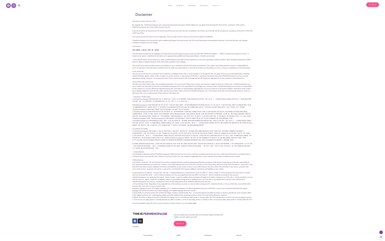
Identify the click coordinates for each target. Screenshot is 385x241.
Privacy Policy (147, 235)
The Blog (179, 5)
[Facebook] (8, 5)
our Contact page (190, 203)
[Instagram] (13, 5)
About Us (215, 5)
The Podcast (192, 5)
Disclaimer (208, 235)
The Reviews (204, 5)
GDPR (178, 235)
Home (170, 5)
